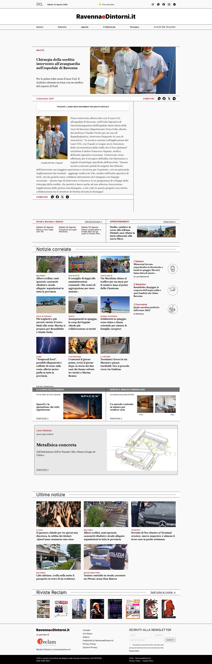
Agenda (84, 27)
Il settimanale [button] (109, 27)
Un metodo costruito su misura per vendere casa (121, 407)
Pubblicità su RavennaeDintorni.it (98, 640)
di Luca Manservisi (141, 277)
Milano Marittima (92, 573)
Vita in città (74, 276)
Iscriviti (170, 640)
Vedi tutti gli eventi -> (93, 221)
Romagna (134, 27)
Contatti (86, 630)
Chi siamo (87, 633)
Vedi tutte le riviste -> (163, 592)
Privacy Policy (89, 644)
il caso (39, 530)
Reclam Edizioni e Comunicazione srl (53, 649)
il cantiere (105, 357)
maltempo (40, 276)
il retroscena (74, 357)
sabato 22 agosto (44, 227)
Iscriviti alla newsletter (165, 27)
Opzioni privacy (90, 647)
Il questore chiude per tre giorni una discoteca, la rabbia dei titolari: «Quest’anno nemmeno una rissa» (57, 536)
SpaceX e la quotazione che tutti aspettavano (47, 407)
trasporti (135, 530)
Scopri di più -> (170, 221)
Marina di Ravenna (108, 316)
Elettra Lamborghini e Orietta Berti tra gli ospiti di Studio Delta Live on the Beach (91, 231)
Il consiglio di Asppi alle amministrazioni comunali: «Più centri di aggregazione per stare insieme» (81, 285)
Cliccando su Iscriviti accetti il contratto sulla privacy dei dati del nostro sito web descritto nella (146, 648)
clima (38, 357)
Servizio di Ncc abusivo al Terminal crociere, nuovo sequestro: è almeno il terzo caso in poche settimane (153, 536)
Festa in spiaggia (43, 316)
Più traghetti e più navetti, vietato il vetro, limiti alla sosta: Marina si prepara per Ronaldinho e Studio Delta (50, 326)
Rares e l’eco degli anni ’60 (44, 231)
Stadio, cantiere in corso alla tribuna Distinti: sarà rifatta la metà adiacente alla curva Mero (122, 233)
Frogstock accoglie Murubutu (68, 231)
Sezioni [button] (39, 27)
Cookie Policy (147, 661)
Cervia (71, 316)
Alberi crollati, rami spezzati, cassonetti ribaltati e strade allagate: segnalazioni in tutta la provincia (50, 285)
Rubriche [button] (62, 27)
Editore (86, 637)
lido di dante (106, 276)
